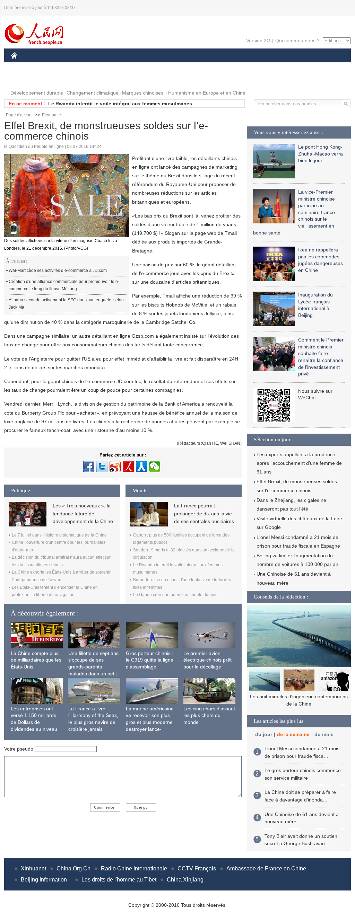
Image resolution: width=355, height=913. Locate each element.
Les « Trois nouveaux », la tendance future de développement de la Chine (83, 513)
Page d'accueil (20, 115)
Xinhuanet (33, 868)
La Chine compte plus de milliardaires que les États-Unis (36, 660)
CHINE (23, 65)
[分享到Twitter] (101, 466)
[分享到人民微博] (128, 466)
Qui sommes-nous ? (297, 40)
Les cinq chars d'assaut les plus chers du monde (209, 715)
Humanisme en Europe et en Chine (206, 93)
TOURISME (313, 65)
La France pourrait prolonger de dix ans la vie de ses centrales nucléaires (204, 513)
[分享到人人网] (141, 466)
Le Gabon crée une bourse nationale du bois (175, 594)
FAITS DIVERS (216, 65)
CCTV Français (197, 868)
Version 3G (258, 40)
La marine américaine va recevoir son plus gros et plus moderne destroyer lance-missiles (150, 722)
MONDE (86, 65)
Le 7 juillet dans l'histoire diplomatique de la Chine (59, 535)
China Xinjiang (185, 880)
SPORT (283, 65)
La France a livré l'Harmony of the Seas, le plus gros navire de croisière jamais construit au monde (93, 722)
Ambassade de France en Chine (266, 868)
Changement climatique (93, 93)
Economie (51, 115)
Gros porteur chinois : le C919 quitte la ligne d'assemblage (149, 660)
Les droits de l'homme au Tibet (118, 880)
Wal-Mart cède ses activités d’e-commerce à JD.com (58, 270)
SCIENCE (146, 65)
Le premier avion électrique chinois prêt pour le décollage (207, 660)
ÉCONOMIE (54, 65)
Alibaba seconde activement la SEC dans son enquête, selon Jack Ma (66, 304)
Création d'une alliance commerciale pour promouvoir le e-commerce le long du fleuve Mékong (64, 285)
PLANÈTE (255, 65)
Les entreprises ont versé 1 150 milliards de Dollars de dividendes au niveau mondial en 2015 (34, 722)
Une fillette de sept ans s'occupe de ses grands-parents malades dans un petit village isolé (93, 666)
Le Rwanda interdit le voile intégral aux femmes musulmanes (120, 103)
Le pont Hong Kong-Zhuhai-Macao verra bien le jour (320, 153)
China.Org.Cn (73, 868)
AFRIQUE (115, 65)
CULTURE (178, 65)
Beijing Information (44, 880)
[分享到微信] (154, 466)
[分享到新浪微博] (115, 466)
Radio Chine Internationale (134, 868)
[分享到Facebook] (88, 466)
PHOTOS (26, 79)
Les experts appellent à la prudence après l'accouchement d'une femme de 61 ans (299, 463)
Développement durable (36, 93)
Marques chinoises (142, 93)
